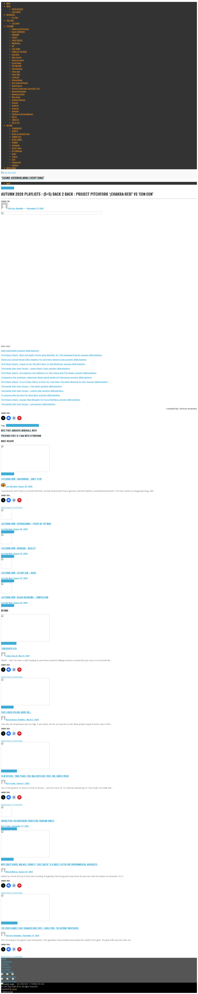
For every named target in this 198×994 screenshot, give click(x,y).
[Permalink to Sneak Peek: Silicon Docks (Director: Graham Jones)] (6, 816)
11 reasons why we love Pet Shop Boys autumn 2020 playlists (30, 395)
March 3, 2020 (33, 719)
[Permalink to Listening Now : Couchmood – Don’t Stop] (25, 471)
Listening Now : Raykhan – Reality (18, 548)
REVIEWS (5, 964)
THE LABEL (6, 966)
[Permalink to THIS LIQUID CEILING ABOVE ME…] (25, 704)
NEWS (3, 959)
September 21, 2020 (35, 208)
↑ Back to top (7, 991)
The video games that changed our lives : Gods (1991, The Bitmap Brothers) (40, 928)
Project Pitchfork (27, 425)
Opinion (11, 859)
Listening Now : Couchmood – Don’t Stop (21, 479)
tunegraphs (12, 643)
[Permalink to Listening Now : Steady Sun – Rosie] (6, 568)
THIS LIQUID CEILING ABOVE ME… (16, 712)
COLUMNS (6, 969)
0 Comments (17, 507)
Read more (6, 507)
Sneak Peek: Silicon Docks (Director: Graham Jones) (27, 820)
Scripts (11, 707)
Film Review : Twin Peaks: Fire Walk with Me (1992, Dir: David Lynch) (35, 776)
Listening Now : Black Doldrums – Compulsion (24, 597)
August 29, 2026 (25, 486)
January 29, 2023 (25, 871)
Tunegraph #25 (9, 648)
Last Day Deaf (11, 486)
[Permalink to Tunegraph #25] (25, 640)
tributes (36, 425)
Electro (11, 425)
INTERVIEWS (6, 961)
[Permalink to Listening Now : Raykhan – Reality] (6, 543)
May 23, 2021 (24, 655)
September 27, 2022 (20, 826)
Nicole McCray (11, 871)
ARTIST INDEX (7, 972)
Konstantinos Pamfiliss (15, 719)
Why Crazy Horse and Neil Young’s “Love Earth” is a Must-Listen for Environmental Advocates (49, 864)
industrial (17, 425)
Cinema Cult (5, 771)
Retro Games (13, 923)
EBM (7, 425)
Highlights (4, 188)
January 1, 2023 (23, 783)
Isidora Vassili (12, 655)
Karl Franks (10, 783)
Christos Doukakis (13, 935)
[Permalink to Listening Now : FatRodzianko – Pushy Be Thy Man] (6, 518)
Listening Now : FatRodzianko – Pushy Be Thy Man (26, 523)
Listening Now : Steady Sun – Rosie (18, 572)
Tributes (11, 188)
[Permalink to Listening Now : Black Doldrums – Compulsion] (6, 592)
